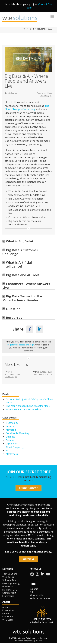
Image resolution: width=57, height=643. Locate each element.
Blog (32, 28)
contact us (28, 559)
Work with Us (36, 595)
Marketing (11, 429)
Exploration (8, 610)
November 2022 (44, 28)
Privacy (39, 640)
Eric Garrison (12, 93)
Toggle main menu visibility (52, 16)
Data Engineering (10, 583)
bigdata (43, 372)
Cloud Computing (46, 94)
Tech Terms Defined (40, 598)
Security (10, 426)
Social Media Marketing (17, 433)
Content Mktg (9, 592)
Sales (32, 592)
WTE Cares (7, 619)
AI (50, 95)
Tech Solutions (9, 573)
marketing (47, 374)
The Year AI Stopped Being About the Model (28, 405)
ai (38, 372)
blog (49, 372)
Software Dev (9, 580)
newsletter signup (28, 488)
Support (34, 588)
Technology (41, 93)
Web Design (8, 576)
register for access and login (20, 344)
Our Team (7, 616)
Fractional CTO (9, 589)
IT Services (7, 586)
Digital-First (11, 443)
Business (10, 436)
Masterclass (12, 453)
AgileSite (30, 640)
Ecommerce (12, 440)
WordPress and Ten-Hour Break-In (23, 409)
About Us (7, 607)
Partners (6, 613)
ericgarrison (37, 374)
